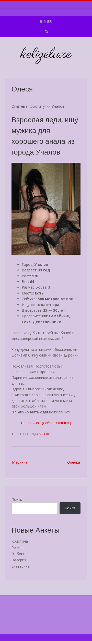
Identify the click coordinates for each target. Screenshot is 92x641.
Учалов (46, 434)
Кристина (20, 541)
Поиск (17, 499)
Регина (18, 547)
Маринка (19, 462)
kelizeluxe (46, 54)
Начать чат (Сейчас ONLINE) (46, 422)
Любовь (18, 553)
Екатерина (21, 566)
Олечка (73, 462)
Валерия (19, 559)
